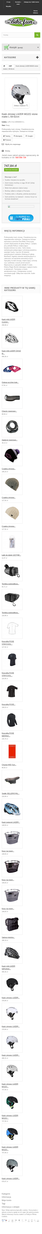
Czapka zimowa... (9, 469)
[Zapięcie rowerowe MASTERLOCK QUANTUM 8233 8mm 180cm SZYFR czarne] (12, 426)
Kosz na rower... (8, 851)
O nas (8, 2)
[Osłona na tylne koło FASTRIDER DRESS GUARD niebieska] (12, 369)
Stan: (3, 125)
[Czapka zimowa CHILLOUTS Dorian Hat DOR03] (12, 455)
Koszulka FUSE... (8, 704)
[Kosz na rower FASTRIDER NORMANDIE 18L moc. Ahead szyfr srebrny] (12, 895)
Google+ (30, 136)
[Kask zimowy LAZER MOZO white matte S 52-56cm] (12, 1070)
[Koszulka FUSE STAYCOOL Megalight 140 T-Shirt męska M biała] (12, 628)
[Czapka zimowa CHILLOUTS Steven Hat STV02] (12, 513)
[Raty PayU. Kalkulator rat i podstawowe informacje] (21, 218)
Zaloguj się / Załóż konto (31, 2)
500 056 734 (20, 157)
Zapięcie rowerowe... (10, 440)
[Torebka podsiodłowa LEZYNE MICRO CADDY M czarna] (12, 599)
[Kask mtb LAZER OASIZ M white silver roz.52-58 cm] (12, 337)
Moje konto (6, 1200)
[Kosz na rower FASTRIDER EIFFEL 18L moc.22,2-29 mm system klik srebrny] (12, 837)
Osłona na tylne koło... (10, 382)
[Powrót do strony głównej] (4, 66)
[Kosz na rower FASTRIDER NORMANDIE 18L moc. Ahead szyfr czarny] (12, 866)
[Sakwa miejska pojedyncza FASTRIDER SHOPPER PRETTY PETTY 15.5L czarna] (12, 924)
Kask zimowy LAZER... (11, 998)
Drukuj (7, 151)
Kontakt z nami (18, 3)
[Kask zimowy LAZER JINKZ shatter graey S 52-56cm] (12, 1165)
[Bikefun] (21, 21)
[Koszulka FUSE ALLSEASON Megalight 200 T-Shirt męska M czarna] (12, 691)
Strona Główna (35, 12)
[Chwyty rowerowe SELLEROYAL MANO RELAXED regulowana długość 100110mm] (12, 398)
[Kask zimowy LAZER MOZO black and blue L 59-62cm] (12, 1133)
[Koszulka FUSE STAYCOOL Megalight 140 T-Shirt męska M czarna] (12, 659)
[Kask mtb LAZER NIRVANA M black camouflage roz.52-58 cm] (12, 953)
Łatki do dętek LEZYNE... (11, 555)
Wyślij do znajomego (13, 144)
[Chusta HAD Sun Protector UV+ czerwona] (12, 751)
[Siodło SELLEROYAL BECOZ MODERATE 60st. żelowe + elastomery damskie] (12, 780)
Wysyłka (8, 6)
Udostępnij (18, 136)
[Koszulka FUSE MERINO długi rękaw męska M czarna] (12, 720)
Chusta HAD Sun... (9, 765)
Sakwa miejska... (8, 937)
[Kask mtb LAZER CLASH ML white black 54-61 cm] (12, 306)
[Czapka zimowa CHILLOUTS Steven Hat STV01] (12, 484)
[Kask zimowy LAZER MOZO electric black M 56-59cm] (12, 1102)
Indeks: (4, 122)
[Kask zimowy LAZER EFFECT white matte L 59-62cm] (12, 1042)
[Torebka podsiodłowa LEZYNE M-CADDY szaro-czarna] (12, 570)
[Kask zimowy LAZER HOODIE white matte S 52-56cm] (12, 1013)
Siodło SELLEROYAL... (10, 793)
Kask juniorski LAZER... (11, 822)
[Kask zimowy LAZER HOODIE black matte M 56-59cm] (12, 984)
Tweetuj (7, 136)
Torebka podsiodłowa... (10, 584)
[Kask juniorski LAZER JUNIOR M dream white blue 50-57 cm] (12, 809)
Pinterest (8, 140)
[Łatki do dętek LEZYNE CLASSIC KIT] (12, 541)
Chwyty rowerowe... (9, 411)
